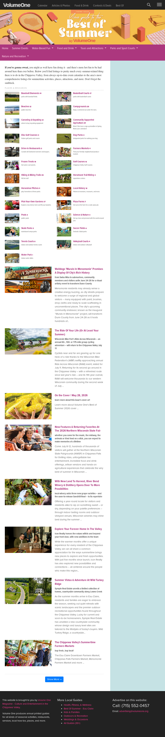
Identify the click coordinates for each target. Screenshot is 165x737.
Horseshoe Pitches (30, 188)
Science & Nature (81, 214)
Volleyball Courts (81, 241)
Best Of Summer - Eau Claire (78, 708)
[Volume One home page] (19, 6)
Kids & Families (72, 712)
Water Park (27, 254)
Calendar (42, 6)
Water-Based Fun (41, 48)
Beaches (26, 106)
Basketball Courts (82, 93)
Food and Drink (65, 48)
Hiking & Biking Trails (32, 175)
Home (5, 48)
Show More (53, 679)
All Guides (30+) (72, 723)
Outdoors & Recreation (76, 715)
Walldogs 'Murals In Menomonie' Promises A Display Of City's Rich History (79, 271)
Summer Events (20, 48)
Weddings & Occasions (76, 719)
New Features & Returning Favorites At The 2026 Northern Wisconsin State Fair (78, 429)
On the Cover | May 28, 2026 (71, 395)
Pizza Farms (79, 201)
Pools (24, 214)
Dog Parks (78, 135)
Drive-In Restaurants (31, 148)
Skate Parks (27, 228)
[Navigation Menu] (159, 5)
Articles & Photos (61, 6)
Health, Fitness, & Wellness (77, 704)
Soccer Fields (80, 228)
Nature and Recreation (14, 56)
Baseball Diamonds (31, 93)
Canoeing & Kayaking (32, 120)
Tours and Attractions (92, 48)
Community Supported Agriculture (83, 121)
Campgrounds (81, 106)
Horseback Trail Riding (84, 175)
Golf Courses (80, 161)
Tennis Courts (28, 241)
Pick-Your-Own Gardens (33, 201)
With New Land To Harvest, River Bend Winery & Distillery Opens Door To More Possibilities (77, 485)
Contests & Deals (102, 6)
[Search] (149, 5)
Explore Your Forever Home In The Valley (78, 529)
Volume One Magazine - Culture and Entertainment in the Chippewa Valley (26, 704)
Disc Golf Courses (30, 135)
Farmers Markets (82, 148)
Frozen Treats (28, 161)
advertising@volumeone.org (133, 711)
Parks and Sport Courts (123, 48)
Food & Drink (82, 6)
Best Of (120, 6)
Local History (80, 188)
